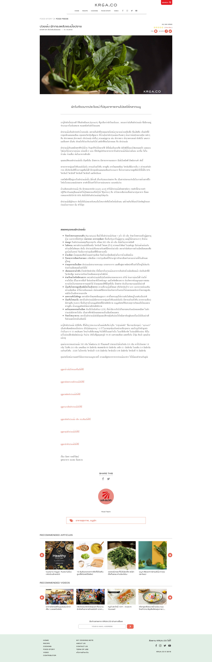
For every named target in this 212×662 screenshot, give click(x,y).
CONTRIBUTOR (49, 655)
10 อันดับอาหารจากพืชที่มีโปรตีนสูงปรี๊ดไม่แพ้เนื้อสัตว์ (90, 573)
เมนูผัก (93, 520)
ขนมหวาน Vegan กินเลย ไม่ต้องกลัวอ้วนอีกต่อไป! (59, 573)
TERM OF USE (82, 649)
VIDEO (116, 11)
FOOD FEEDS (62, 18)
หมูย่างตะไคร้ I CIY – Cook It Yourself (120, 608)
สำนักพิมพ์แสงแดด (54, 29)
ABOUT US (80, 643)
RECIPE (85, 11)
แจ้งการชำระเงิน (82, 652)
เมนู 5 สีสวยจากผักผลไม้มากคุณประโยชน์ (152, 573)
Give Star (168, 27)
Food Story (46, 18)
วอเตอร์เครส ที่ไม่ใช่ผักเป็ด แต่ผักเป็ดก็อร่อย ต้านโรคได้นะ (121, 573)
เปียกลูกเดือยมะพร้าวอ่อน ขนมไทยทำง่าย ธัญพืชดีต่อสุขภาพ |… (152, 608)
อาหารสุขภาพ (82, 520)
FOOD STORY (106, 11)
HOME (77, 11)
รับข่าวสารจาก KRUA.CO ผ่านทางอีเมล (106, 621)
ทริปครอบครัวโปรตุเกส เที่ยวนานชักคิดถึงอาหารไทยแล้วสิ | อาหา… (90, 608)
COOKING (94, 11)
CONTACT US (82, 646)
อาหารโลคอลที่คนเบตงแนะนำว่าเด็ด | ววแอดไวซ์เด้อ (58, 608)
